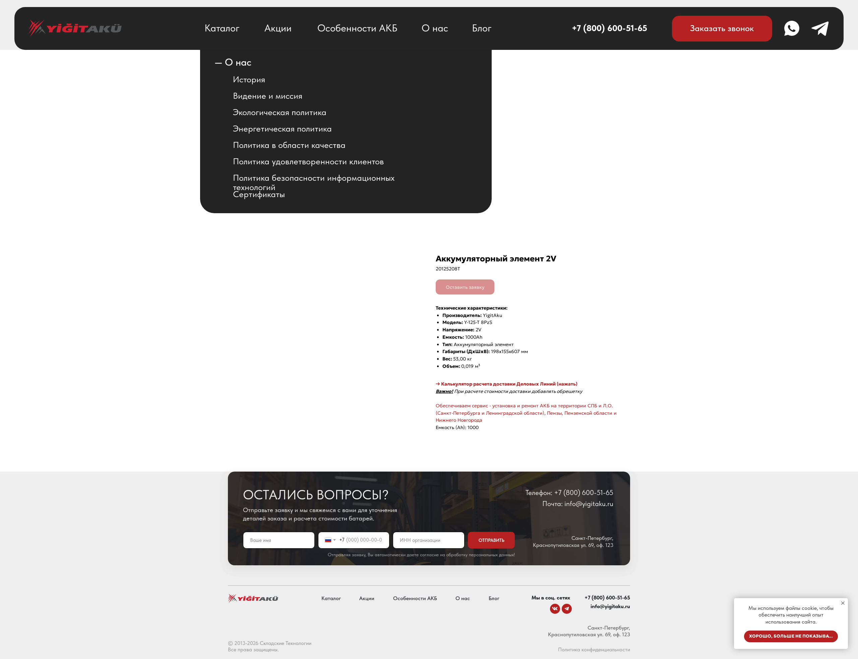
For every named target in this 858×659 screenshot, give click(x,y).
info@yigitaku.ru (610, 606)
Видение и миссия (267, 96)
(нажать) (566, 384)
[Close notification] (843, 603)
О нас (435, 28)
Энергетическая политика (282, 128)
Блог (482, 28)
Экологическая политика (279, 112)
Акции (278, 28)
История (249, 79)
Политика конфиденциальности (594, 649)
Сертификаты (259, 194)
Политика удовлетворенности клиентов (308, 161)
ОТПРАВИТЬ (491, 540)
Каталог (222, 28)
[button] (722, 29)
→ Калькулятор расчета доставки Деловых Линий (496, 384)
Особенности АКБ (357, 28)
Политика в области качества (289, 145)
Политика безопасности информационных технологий (313, 182)
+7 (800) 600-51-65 (609, 28)
